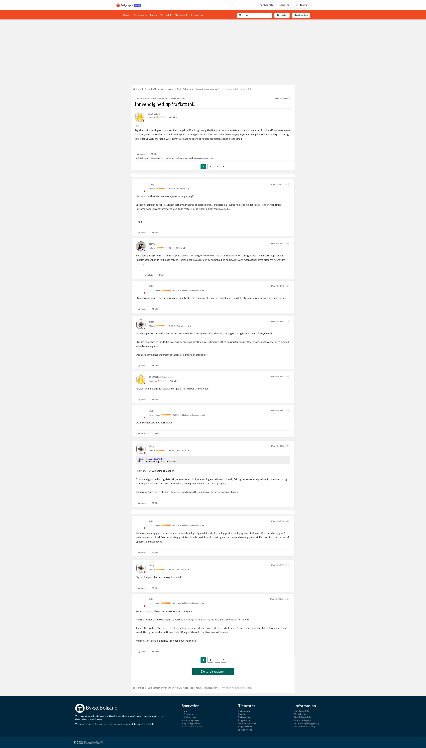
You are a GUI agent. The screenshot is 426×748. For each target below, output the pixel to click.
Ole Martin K (154, 114)
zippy (151, 321)
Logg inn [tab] (283, 15)
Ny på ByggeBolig (302, 717)
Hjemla (241, 714)
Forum (153, 15)
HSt (151, 286)
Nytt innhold (181, 15)
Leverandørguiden (247, 723)
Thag (151, 184)
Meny (303, 4)
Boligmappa (244, 711)
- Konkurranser (189, 717)
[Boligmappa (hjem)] (128, 5)
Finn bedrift (166, 15)
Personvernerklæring (304, 726)
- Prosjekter (188, 714)
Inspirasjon (197, 15)
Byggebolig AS (93, 742)
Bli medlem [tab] (302, 15)
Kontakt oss (300, 714)
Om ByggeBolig (301, 711)
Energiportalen (245, 729)
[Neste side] (223, 166)
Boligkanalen (244, 717)
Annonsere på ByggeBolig (306, 723)
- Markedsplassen (191, 720)
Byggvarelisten (245, 726)
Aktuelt (126, 15)
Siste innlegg (140, 15)
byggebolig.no (110, 724)
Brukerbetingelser (303, 720)
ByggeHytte (244, 720)
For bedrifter (267, 4)
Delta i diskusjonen (213, 671)
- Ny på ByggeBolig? (192, 723)
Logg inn (284, 4)
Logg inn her (208, 158)
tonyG (152, 243)
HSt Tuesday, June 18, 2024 (150, 459)
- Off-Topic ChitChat (192, 726)
